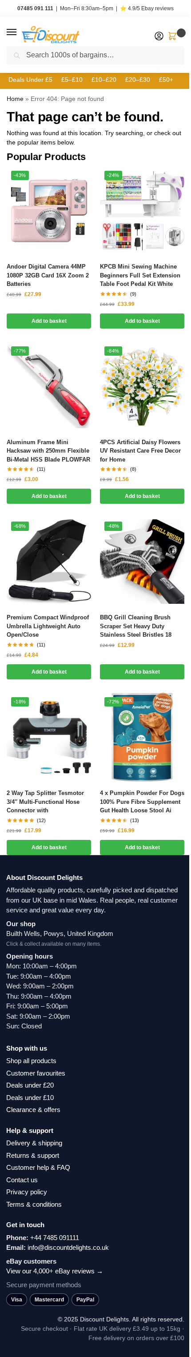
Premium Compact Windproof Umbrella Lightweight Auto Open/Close (48, 626)
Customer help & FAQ (38, 1167)
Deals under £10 (30, 1097)
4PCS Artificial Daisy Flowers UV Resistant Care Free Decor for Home (140, 451)
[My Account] (159, 37)
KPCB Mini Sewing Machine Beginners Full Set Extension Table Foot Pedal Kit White (140, 275)
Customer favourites (35, 1073)
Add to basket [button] (49, 321)
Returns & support (32, 1155)
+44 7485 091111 (54, 1237)
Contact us (22, 1180)
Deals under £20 (30, 1085)
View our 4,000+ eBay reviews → (54, 1271)
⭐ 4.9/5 (147, 8)
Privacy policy (26, 1192)
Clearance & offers (33, 1109)
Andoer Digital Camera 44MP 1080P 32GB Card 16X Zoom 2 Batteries (48, 275)
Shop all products (31, 1060)
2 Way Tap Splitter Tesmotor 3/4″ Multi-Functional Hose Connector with (45, 802)
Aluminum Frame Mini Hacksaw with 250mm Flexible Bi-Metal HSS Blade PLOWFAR (48, 451)
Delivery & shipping (34, 1143)
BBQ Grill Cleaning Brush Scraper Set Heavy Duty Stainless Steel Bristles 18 (135, 626)
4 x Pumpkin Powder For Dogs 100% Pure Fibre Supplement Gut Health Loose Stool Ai (142, 802)
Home (15, 98)
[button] (20, 32)
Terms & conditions (34, 1204)
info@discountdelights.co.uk (68, 1247)
